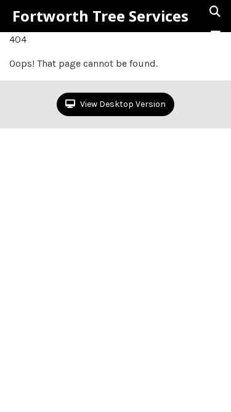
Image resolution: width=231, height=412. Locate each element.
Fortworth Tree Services (100, 16)
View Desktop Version (122, 104)
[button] (216, 35)
